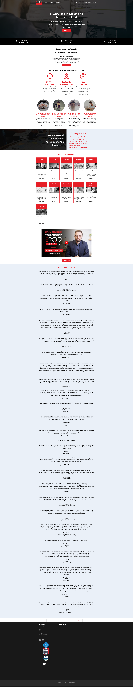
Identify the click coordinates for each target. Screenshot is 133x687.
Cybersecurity (41, 633)
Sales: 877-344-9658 (92, 2)
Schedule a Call (66, 30)
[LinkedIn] (43, 640)
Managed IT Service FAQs (43, 634)
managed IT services (81, 137)
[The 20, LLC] (39, 3)
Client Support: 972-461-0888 (81, 2)
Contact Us (58, 2)
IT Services (45, 2)
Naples (61, 648)
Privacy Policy (66, 683)
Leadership (40, 629)
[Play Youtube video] (66, 243)
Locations (51, 2)
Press (39, 630)
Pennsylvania (82, 636)
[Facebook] (40, 640)
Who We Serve (41, 628)
